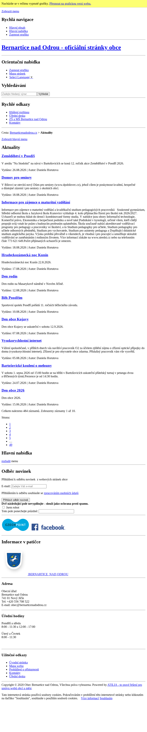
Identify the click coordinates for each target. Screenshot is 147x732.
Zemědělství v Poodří (18, 156)
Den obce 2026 (13, 390)
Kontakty (14, 122)
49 (10, 444)
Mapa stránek (17, 73)
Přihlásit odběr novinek (15, 500)
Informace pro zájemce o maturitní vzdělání (36, 202)
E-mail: (6, 486)
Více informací (90, 698)
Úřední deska (17, 115)
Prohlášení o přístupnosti (24, 669)
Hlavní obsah (17, 27)
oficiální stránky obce (61, 47)
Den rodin (9, 276)
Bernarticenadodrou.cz (23, 132)
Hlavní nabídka (18, 31)
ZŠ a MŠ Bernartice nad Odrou (28, 119)
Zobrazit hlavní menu (14, 139)
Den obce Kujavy (15, 319)
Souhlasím (106, 698)
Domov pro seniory (17, 177)
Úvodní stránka (18, 662)
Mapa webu (16, 666)
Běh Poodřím (12, 298)
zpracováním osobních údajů (61, 493)
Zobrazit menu (10, 11)
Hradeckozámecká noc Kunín (25, 255)
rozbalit (6, 461)
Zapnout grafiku (19, 34)
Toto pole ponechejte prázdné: (20, 511)
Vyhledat (43, 94)
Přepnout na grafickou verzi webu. (70, 3)
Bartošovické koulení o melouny (27, 365)
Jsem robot (12, 507)
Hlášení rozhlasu (19, 112)
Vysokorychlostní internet (22, 340)
